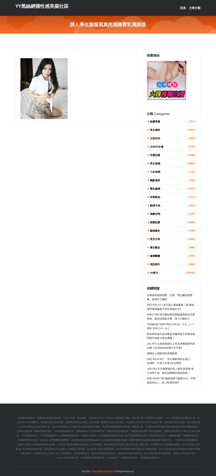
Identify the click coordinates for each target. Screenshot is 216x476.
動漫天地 (173, 205)
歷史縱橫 (173, 188)
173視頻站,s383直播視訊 (185, 440)
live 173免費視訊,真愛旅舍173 (181, 418)
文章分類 (195, 8)
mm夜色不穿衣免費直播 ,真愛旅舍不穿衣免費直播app (171, 426)
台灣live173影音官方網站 (118, 418)
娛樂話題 (173, 222)
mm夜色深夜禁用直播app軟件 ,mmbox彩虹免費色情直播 (99, 440)
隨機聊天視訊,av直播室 (112, 422)
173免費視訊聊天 (49, 435)
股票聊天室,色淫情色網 (52, 422)
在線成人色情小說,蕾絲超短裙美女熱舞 (36, 444)
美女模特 (173, 129)
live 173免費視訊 (63, 453)
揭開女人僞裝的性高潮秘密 (162, 353)
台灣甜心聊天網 (25, 431)
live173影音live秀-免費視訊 (157, 453)
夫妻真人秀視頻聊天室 (184, 453)
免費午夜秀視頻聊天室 (118, 431)
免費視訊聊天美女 (43, 431)
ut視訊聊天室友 (96, 418)
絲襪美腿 (173, 121)
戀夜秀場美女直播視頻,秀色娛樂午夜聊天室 (150, 440)
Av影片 (173, 272)
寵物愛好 (173, 230)
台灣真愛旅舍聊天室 (149, 458)
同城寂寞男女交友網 (28, 440)
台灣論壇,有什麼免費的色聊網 (165, 444)
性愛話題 (173, 155)
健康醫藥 (173, 255)
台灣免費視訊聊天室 (69, 435)
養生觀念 (173, 247)
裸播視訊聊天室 (191, 435)
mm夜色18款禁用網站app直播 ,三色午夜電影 (79, 444)
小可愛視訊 (112, 458)
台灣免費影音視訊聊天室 (111, 435)
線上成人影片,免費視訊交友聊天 (148, 418)
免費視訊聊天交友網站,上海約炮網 (82, 422)
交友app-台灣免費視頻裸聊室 (54, 440)
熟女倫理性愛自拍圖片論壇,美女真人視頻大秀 (126, 444)
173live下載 (69, 418)
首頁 (183, 8)
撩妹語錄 (81, 418)
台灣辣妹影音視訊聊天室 (92, 458)
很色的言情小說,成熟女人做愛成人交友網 (64, 449)
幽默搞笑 (173, 180)
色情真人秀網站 (89, 435)
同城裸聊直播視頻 (26, 418)
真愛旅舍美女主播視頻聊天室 (90, 431)
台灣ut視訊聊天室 (157, 435)
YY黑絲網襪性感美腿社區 (42, 6)
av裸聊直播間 (175, 435)
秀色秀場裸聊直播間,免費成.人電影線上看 (123, 426)
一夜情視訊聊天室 (129, 458)
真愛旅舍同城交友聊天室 (130, 453)
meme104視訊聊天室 (68, 458)
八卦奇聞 (173, 171)
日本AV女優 (173, 146)
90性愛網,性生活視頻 (174, 422)
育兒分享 (173, 239)
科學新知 (173, 197)
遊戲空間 (173, 213)
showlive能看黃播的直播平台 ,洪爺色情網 (136, 449)
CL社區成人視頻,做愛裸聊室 (101, 449)
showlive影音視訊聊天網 (103, 453)
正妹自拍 (173, 138)
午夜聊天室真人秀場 (43, 453)
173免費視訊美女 (29, 435)
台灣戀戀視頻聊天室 (64, 431)
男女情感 (173, 163)
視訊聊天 (173, 264)
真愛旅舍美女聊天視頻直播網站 (146, 431)
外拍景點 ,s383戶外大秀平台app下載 (144, 422)
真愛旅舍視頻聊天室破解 (49, 418)
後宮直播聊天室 (82, 453)
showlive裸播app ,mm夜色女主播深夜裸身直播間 (76, 426)
